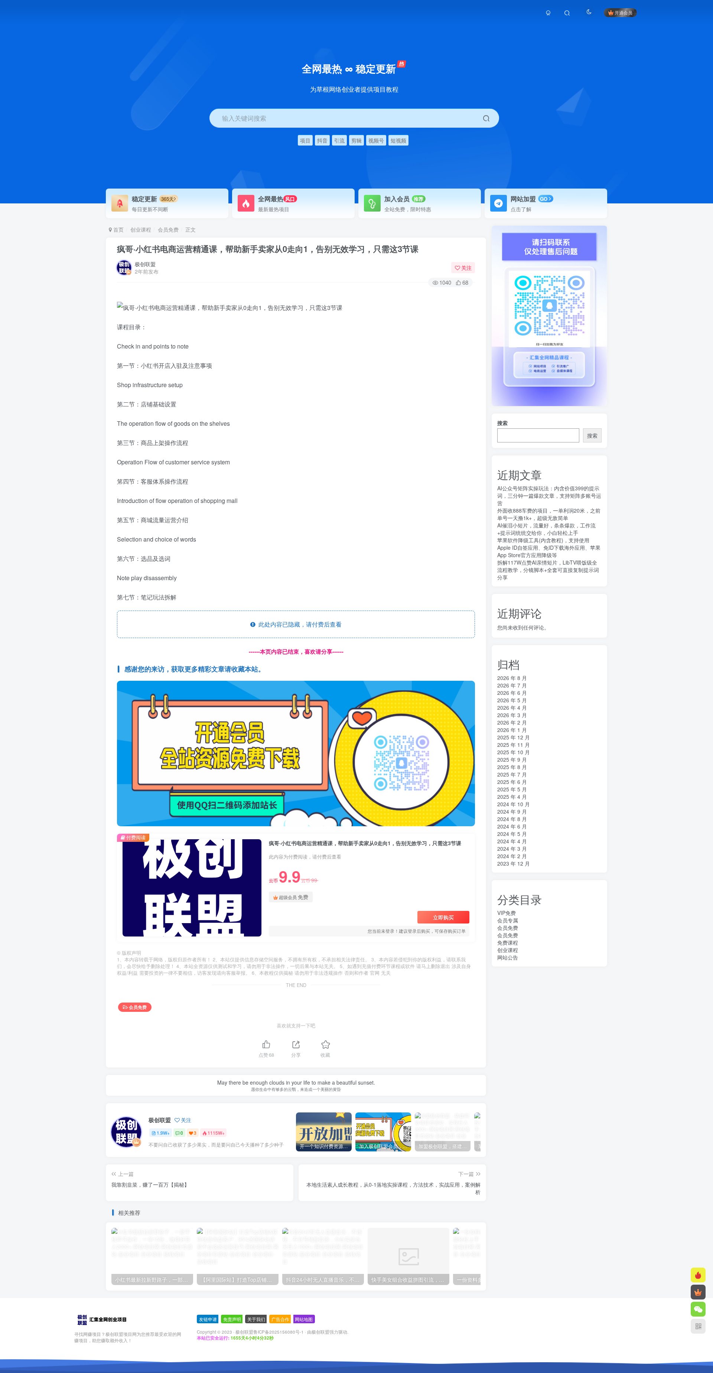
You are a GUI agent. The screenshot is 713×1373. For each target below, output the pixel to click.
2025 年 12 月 (513, 737)
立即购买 (443, 917)
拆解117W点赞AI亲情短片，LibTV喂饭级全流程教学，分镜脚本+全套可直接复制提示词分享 (548, 570)
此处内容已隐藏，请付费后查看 (298, 624)
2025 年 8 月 (512, 767)
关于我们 (256, 1319)
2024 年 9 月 (512, 811)
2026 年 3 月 (512, 715)
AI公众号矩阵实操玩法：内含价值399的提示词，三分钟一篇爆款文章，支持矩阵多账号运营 (549, 495)
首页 (118, 229)
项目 (305, 140)
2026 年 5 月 (512, 700)
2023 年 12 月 (513, 863)
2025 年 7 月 (512, 774)
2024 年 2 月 (512, 856)
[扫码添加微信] (698, 1309)
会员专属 (507, 920)
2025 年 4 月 (512, 796)
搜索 (502, 422)
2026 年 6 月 (512, 692)
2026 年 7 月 (512, 685)
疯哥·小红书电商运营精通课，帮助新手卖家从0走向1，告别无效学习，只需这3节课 (268, 249)
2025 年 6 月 (512, 781)
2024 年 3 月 (512, 848)
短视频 (398, 140)
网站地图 (304, 1319)
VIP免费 (506, 912)
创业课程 (140, 229)
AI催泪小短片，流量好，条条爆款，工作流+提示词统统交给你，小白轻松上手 (546, 529)
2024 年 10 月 (513, 804)
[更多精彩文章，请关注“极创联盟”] (296, 752)
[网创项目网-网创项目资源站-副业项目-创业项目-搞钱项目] (101, 1319)
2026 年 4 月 (512, 707)
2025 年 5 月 (512, 789)
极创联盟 (145, 264)
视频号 (376, 140)
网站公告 (507, 957)
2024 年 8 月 (512, 819)
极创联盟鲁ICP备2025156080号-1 (269, 1332)
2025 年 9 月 (512, 759)
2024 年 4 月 (512, 841)
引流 (339, 140)
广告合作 (280, 1319)
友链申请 (208, 1319)
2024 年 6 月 (512, 826)
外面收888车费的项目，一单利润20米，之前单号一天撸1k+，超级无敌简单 (548, 514)
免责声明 (232, 1319)
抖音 (322, 140)
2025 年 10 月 (513, 752)
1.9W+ (163, 1133)
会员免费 (168, 229)
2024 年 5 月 (512, 833)
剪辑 (356, 140)
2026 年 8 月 (512, 677)
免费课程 (507, 942)
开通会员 (623, 12)
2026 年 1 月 (512, 729)
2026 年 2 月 (512, 722)
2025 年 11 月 (513, 744)
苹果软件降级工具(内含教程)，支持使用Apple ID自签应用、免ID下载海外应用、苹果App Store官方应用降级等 (548, 547)
